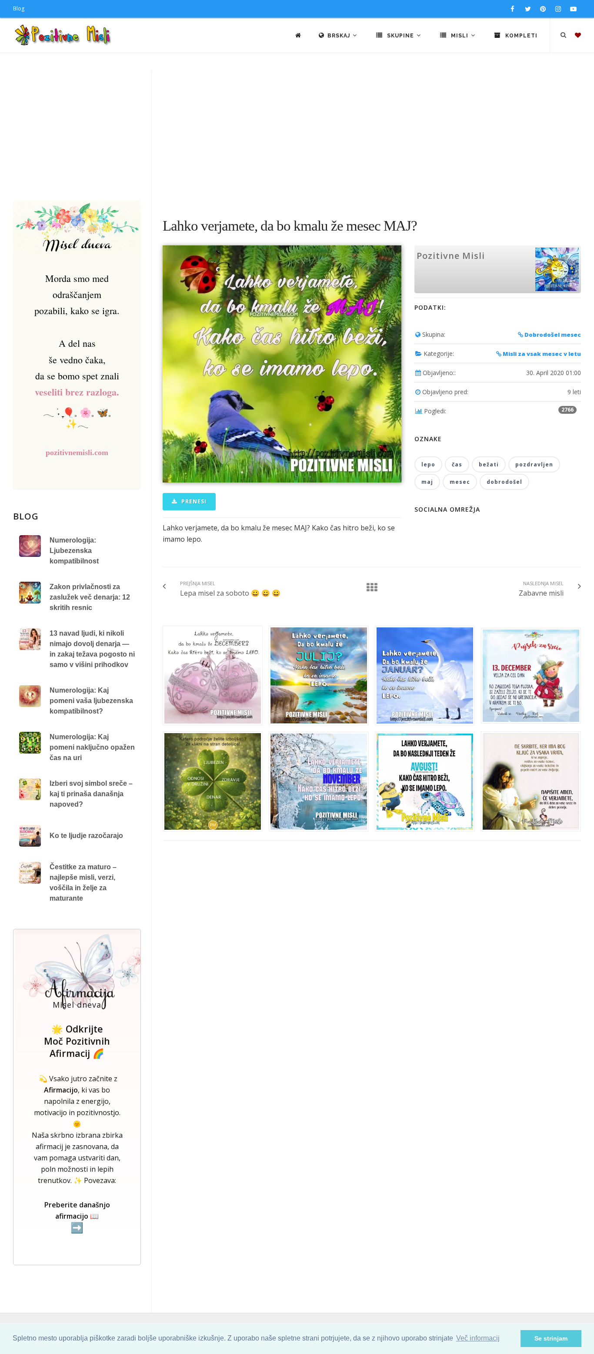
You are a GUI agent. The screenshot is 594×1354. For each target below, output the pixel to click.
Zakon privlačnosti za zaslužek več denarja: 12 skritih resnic (90, 597)
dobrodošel (504, 482)
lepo (428, 464)
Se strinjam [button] (550, 1338)
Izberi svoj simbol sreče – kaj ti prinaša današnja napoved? (91, 794)
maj (427, 482)
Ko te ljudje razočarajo (86, 835)
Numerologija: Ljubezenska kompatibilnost (74, 550)
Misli (459, 36)
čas (457, 464)
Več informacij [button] (478, 1338)
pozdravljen (534, 464)
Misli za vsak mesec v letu (541, 354)
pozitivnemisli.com (77, 452)
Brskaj (339, 36)
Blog (18, 8)
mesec (460, 482)
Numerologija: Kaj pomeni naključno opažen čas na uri (92, 747)
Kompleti (520, 36)
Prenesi (193, 501)
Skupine (400, 36)
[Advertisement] (297, 135)
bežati (489, 464)
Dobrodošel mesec (552, 334)
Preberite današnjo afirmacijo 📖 (77, 1216)
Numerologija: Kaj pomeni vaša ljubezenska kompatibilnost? (91, 701)
